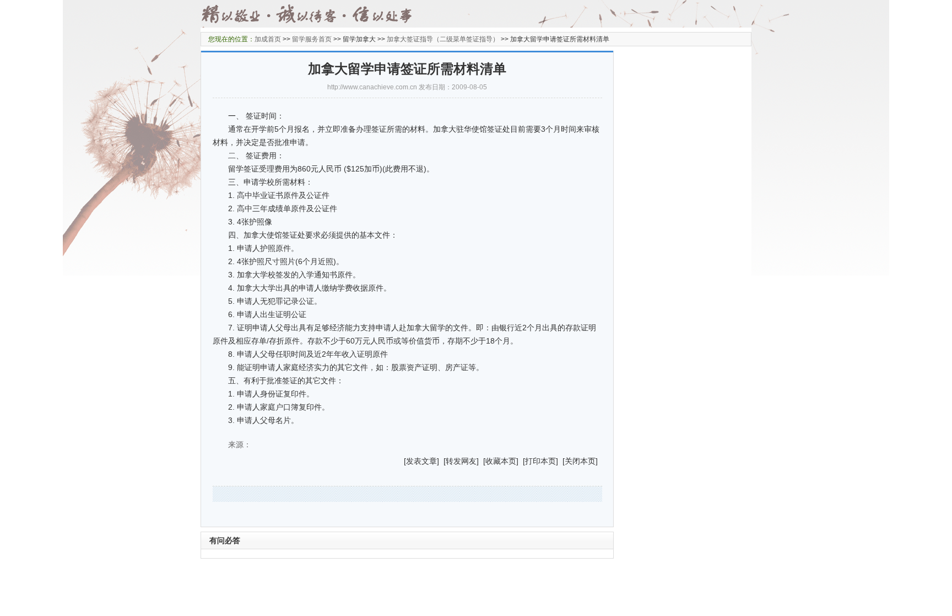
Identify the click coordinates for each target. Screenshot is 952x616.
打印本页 (540, 461)
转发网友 (461, 461)
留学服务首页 (312, 39)
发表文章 (421, 461)
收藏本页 (500, 461)
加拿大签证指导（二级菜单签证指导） (443, 39)
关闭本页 (580, 461)
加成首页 (268, 39)
